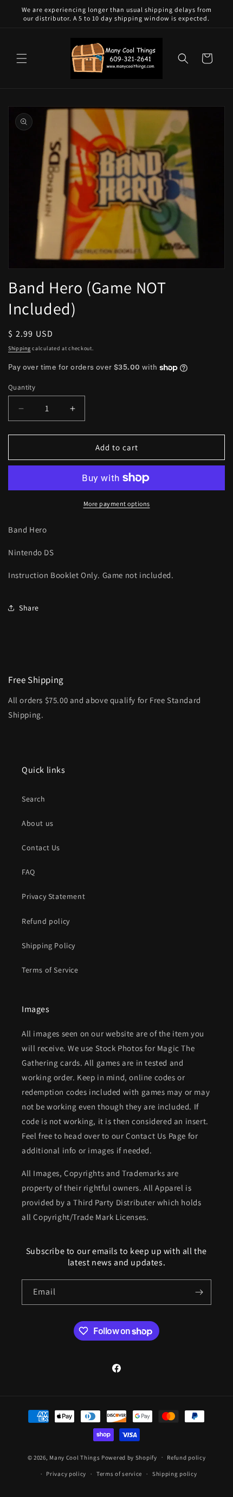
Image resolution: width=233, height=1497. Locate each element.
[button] (22, 58)
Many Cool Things (74, 1457)
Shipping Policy (48, 945)
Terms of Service (50, 970)
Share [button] (29, 608)
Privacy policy (66, 1474)
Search (34, 799)
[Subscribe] (199, 1292)
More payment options (116, 504)
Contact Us (41, 847)
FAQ (28, 872)
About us (38, 823)
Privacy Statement (53, 896)
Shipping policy (174, 1474)
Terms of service (119, 1474)
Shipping (19, 348)
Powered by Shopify (129, 1457)
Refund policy (46, 921)
